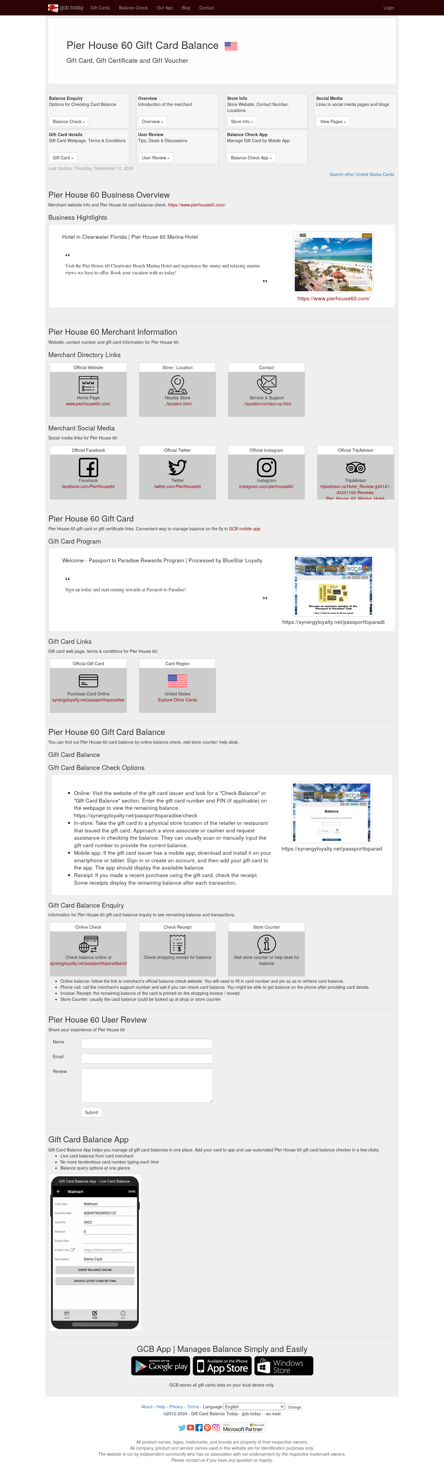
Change (294, 1407)
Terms (193, 1406)
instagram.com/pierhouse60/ (266, 486)
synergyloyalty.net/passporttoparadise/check (92, 963)
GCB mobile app (244, 528)
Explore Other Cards (177, 700)
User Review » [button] (156, 158)
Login (389, 8)
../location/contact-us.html (266, 404)
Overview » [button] (152, 121)
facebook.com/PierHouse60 (88, 486)
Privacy (176, 1406)
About (147, 1406)
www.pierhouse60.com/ (88, 404)
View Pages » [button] (333, 121)
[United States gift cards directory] (231, 44)
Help (160, 1406)
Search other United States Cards (362, 174)
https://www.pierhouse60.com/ (196, 205)
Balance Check (133, 8)
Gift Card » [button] (63, 158)
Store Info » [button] (242, 121)
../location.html (177, 404)
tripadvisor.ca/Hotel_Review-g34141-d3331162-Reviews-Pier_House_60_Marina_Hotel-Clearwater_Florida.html (355, 495)
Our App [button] (165, 8)
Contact (206, 8)
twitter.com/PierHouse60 (177, 486)
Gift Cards (100, 8)
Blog (186, 8)
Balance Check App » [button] (251, 158)
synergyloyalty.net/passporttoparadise (88, 700)
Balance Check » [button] (69, 121)
